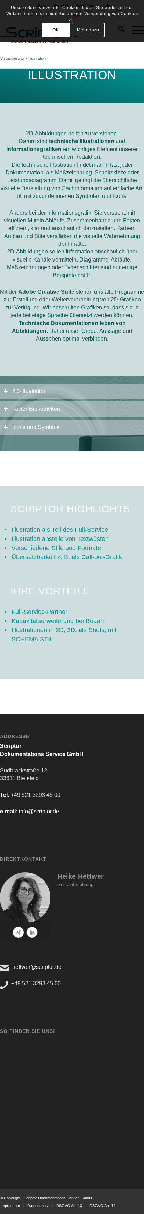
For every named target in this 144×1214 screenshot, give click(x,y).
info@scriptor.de (39, 811)
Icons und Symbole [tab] (36, 427)
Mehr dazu (88, 30)
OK (55, 30)
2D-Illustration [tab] (29, 391)
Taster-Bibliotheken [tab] (36, 409)
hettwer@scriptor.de (37, 967)
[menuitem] (37, 1205)
